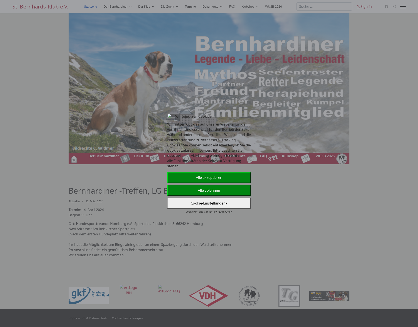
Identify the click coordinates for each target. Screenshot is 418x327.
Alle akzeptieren (209, 177)
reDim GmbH (224, 211)
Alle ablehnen (209, 190)
